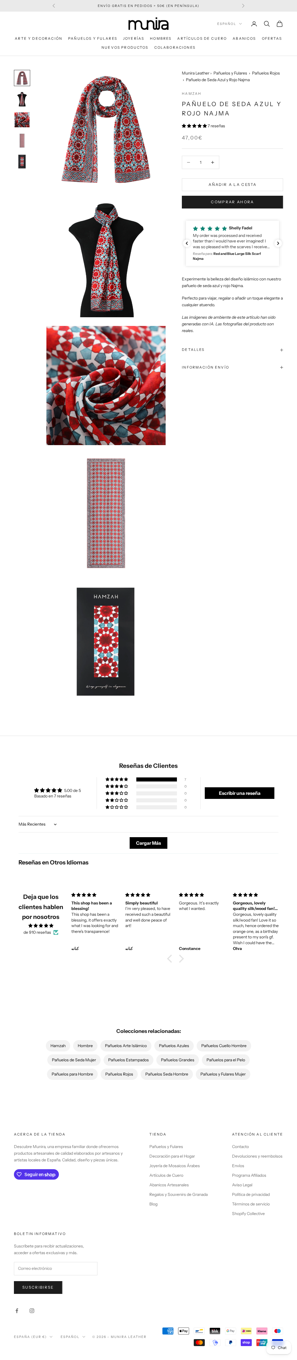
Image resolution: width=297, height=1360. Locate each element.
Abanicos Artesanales (169, 1184)
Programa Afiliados (249, 1175)
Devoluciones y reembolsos (257, 1156)
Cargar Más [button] (148, 843)
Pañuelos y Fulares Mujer (223, 1074)
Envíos (238, 1165)
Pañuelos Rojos (266, 73)
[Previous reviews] (187, 243)
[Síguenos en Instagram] (32, 1311)
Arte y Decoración (38, 38)
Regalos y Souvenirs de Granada (178, 1194)
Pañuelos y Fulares (92, 38)
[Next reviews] (278, 243)
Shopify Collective (248, 1213)
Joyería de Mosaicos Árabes (174, 1165)
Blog (153, 1204)
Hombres (160, 38)
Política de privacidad (251, 1194)
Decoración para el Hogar (172, 1156)
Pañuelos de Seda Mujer (74, 1059)
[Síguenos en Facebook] (17, 1311)
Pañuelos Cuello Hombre (224, 1045)
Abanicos (244, 38)
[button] (195, 125)
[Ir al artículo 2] (22, 99)
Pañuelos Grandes (177, 1059)
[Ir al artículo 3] (22, 120)
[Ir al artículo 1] (22, 78)
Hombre (85, 1045)
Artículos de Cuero (166, 1175)
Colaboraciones (174, 47)
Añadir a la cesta (232, 184)
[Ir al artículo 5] (22, 161)
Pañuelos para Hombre (72, 1074)
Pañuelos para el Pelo (226, 1059)
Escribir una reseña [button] (239, 793)
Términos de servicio (251, 1204)
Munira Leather (195, 73)
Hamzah (191, 93)
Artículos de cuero (202, 38)
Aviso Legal (242, 1184)
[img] (41, 925)
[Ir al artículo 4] (22, 141)
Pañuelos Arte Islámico (126, 1045)
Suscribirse (38, 1287)
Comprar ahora (232, 202)
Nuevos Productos (125, 47)
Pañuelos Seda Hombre (166, 1074)
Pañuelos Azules (174, 1045)
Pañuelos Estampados (128, 1059)
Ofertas (272, 38)
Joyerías (133, 38)
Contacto (240, 1146)
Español (226, 24)
